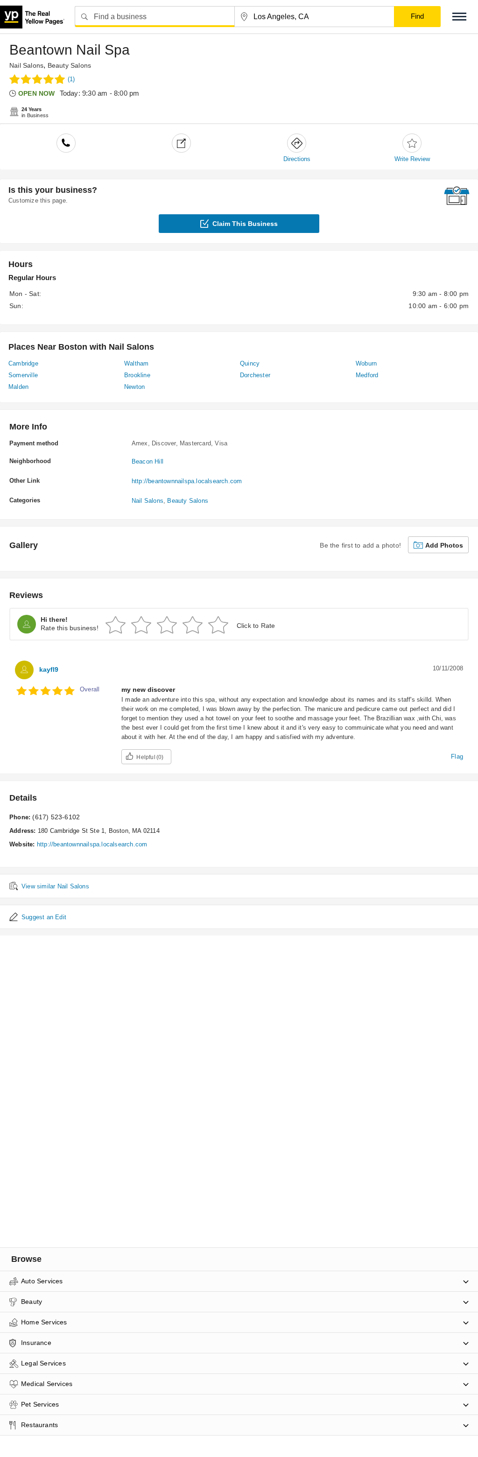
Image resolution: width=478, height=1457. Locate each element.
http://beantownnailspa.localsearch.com (187, 481)
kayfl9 (48, 669)
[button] (459, 17)
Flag (457, 756)
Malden (18, 386)
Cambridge (23, 363)
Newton (134, 386)
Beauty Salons (69, 65)
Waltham (136, 363)
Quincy (250, 363)
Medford (367, 375)
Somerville (23, 375)
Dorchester (255, 375)
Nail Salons (26, 65)
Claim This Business (245, 223)
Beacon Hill (147, 461)
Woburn (366, 363)
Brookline (137, 375)
